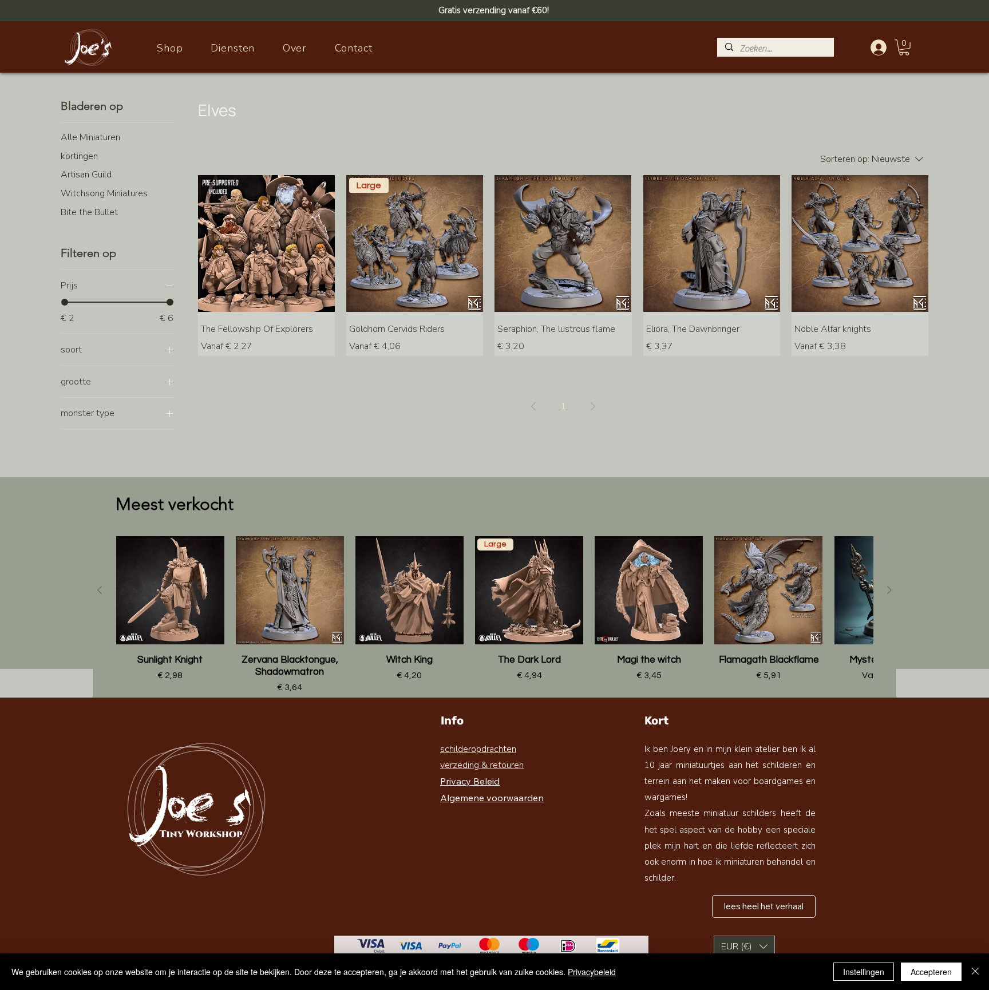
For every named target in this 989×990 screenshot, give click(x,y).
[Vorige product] (99, 590)
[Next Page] (593, 406)
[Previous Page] (533, 406)
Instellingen (863, 971)
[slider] (65, 302)
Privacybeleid (592, 971)
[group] (494, 615)
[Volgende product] (889, 590)
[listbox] (744, 947)
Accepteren (931, 971)
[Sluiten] (975, 972)
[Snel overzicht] (266, 243)
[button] (904, 47)
